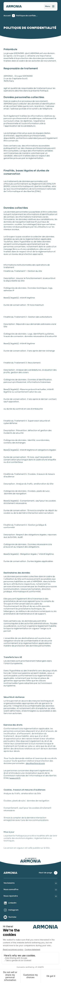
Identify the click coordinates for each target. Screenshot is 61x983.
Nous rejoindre (11, 896)
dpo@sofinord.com (35, 763)
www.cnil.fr (15, 778)
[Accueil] (14, 6)
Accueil (7, 16)
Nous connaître (11, 889)
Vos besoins (9, 883)
